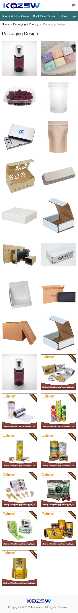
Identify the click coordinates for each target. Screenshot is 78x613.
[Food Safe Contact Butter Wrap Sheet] (58, 372)
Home (5, 24)
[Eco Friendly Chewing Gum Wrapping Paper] (19, 528)
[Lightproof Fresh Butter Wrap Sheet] (58, 528)
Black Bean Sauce (44, 16)
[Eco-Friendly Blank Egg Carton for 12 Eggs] (58, 176)
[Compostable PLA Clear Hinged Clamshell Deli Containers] (19, 97)
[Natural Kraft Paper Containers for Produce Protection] (19, 176)
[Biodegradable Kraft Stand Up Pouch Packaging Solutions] (58, 137)
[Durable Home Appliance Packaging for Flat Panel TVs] (58, 293)
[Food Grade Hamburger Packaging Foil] (58, 489)
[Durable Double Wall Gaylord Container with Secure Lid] (19, 333)
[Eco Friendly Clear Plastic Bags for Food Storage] (58, 97)
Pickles (63, 16)
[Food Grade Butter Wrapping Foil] (19, 568)
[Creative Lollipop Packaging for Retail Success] (19, 489)
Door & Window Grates (15, 16)
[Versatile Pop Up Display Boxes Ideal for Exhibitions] (19, 293)
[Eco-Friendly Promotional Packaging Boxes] (19, 137)
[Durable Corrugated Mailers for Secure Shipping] (58, 215)
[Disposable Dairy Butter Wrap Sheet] (58, 450)
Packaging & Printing (25, 24)
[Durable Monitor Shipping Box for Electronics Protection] (19, 254)
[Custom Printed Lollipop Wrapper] (19, 450)
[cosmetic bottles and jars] (19, 58)
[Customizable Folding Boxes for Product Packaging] (19, 215)
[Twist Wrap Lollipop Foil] (58, 411)
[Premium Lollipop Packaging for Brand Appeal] (19, 411)
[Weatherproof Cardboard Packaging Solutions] (58, 254)
